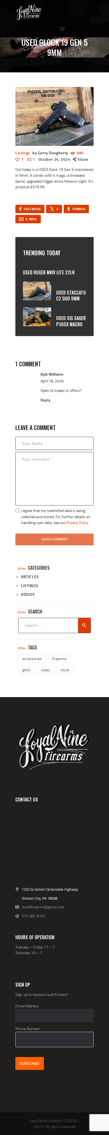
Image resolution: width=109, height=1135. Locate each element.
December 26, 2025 (38, 264)
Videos (28, 594)
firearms (59, 658)
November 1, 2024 (71, 284)
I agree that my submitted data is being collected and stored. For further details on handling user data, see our (55, 516)
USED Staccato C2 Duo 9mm (71, 296)
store (65, 669)
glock (26, 669)
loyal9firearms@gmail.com (43, 906)
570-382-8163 (33, 915)
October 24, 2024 (54, 159)
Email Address (27, 1005)
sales (45, 669)
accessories (32, 658)
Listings (22, 152)
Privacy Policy (77, 522)
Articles (30, 577)
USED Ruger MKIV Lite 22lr (49, 272)
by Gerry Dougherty (50, 152)
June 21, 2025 (67, 310)
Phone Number (27, 1028)
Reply (45, 400)
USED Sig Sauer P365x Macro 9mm (71, 324)
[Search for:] (54, 625)
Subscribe (30, 1063)
